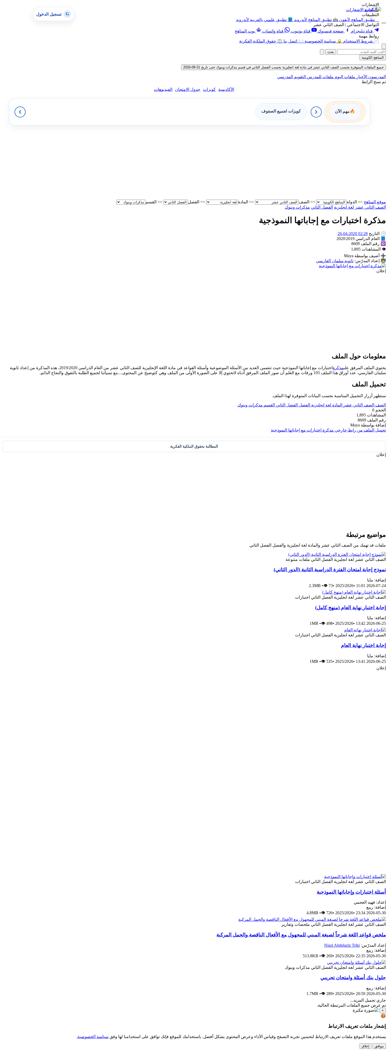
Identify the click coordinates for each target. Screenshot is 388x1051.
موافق (379, 1046)
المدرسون (376, 76)
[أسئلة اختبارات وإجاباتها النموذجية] (355, 876)
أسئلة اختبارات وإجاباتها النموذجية (351, 892)
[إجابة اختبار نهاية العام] (365, 630)
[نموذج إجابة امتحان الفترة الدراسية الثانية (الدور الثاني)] (337, 554)
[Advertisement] (227, 162)
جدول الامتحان (187, 89)
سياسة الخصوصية (92, 1036)
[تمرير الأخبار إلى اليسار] (20, 112)
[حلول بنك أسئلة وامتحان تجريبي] (356, 962)
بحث (330, 52)
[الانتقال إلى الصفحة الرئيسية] (373, 9)
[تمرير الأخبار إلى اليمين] (316, 112)
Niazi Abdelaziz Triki (342, 945)
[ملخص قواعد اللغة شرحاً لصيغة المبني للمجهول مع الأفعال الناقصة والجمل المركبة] (312, 919)
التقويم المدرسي (291, 76)
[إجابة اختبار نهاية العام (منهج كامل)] (354, 592)
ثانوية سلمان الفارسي (334, 261)
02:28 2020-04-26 (353, 233)
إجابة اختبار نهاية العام (363, 645)
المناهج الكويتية (373, 57)
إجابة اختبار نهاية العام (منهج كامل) (350, 607)
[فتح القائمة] (384, 23)
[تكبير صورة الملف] (352, 266)
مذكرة (338, 367)
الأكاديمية (226, 89)
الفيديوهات (163, 89)
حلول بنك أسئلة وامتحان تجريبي (353, 977)
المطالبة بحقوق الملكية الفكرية (194, 446)
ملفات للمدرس (320, 76)
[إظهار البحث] (384, 46)
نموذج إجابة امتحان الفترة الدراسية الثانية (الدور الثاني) (330, 569)
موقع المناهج (375, 202)
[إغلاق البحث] (322, 52)
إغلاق (365, 1046)
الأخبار (361, 76)
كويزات (209, 89)
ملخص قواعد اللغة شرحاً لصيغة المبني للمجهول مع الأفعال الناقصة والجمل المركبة (301, 934)
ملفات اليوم (344, 76)
